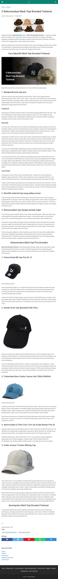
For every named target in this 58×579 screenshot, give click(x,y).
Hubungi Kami (10, 568)
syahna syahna (9, 16)
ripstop (23, 201)
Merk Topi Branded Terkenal (9, 532)
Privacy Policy (41, 568)
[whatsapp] (40, 539)
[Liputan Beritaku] (29, 2)
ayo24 (3, 551)
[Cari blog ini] (55, 2)
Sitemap (53, 568)
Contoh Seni (5, 559)
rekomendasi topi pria (24, 532)
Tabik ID (4, 553)
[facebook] (7, 539)
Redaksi (48, 568)
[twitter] (18, 539)
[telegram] (50, 539)
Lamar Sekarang (19, 568)
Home (3, 568)
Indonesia (51, 156)
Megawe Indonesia (7, 557)
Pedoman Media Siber (30, 568)
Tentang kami (24, 571)
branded (50, 47)
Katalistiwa (5, 555)
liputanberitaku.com (18, 35)
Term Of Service (33, 571)
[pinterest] (29, 539)
